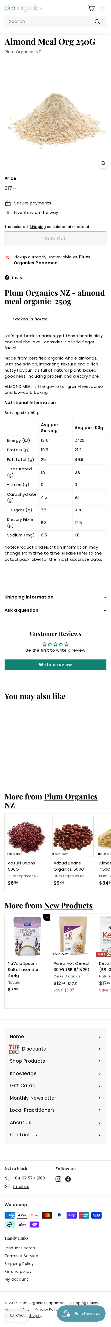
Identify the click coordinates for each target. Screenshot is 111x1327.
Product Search (20, 1248)
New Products (68, 905)
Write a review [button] (55, 665)
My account (16, 1279)
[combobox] (55, 21)
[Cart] (91, 8)
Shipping (38, 226)
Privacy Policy (47, 1309)
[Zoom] (103, 163)
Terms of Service (21, 1255)
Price (10, 178)
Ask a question (22, 610)
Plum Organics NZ (23, 51)
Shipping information (29, 597)
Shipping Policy (19, 1263)
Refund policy (18, 1271)
